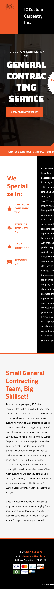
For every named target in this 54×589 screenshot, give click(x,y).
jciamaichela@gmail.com (33, 556)
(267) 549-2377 (34, 552)
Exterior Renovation (21, 228)
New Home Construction (22, 208)
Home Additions (21, 246)
